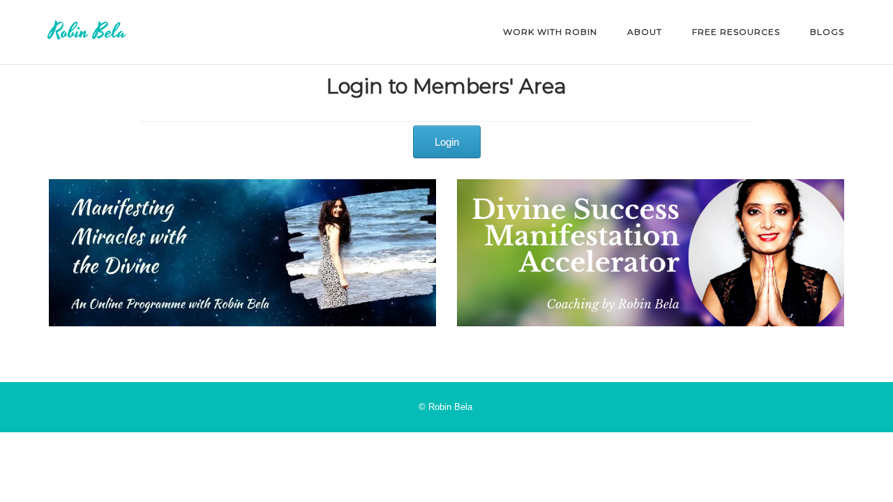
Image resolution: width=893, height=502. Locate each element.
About (644, 31)
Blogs (827, 31)
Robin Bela (87, 32)
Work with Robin (550, 31)
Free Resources (736, 31)
